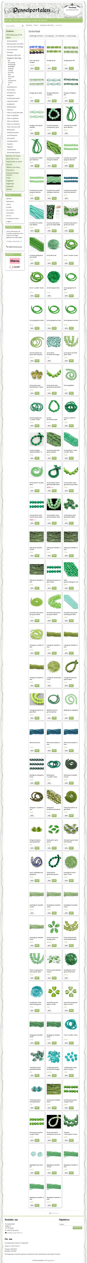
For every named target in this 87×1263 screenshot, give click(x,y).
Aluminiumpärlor (12, 41)
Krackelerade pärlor (13, 98)
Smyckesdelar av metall (14, 162)
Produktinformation (25, 20)
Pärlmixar (10, 110)
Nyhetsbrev (10, 201)
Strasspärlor (11, 138)
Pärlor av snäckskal (13, 124)
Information (10, 213)
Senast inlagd (71, 36)
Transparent (12, 80)
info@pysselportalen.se (14, 241)
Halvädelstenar (12, 87)
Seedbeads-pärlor (13, 132)
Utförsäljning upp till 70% (14, 35)
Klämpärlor (10, 95)
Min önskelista (42, 20)
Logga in (9, 221)
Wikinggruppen (49, 1260)
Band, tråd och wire (12, 159)
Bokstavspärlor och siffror (15, 44)
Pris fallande (60, 36)
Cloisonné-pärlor (12, 50)
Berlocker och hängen (13, 156)
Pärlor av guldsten (13, 118)
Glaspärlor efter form (14, 55)
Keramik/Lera (11, 93)
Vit (9, 84)
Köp (37, 68)
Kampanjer (9, 186)
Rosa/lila (11, 72)
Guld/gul (10, 68)
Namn (41, 36)
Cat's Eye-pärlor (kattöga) (15, 47)
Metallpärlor (11, 104)
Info (32, 68)
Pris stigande (49, 36)
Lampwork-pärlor (12, 101)
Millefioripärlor (11, 107)
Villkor (10, 20)
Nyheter (9, 198)
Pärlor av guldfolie (13, 115)
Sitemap (9, 189)
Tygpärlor (10, 147)
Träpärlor (10, 144)
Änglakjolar (10, 181)
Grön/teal (11, 66)
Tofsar (8, 178)
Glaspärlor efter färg (14, 58)
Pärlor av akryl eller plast (15, 112)
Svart (9, 78)
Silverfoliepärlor (12, 135)
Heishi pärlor (11, 90)
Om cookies (10, 210)
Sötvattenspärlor (12, 141)
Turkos (10, 82)
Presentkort (10, 170)
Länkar (8, 204)
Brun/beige (11, 62)
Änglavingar (10, 184)
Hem (6, 20)
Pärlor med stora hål (13, 127)
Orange (10, 70)
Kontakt (34, 20)
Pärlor (8, 38)
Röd (9, 74)
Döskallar (10, 52)
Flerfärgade (11, 65)
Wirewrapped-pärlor (13, 152)
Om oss (15, 20)
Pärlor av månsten (13, 121)
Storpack (9, 164)
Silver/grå (11, 77)
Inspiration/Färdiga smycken (12, 174)
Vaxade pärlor (11, 150)
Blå (9, 60)
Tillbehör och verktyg (13, 167)
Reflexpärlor (11, 130)
